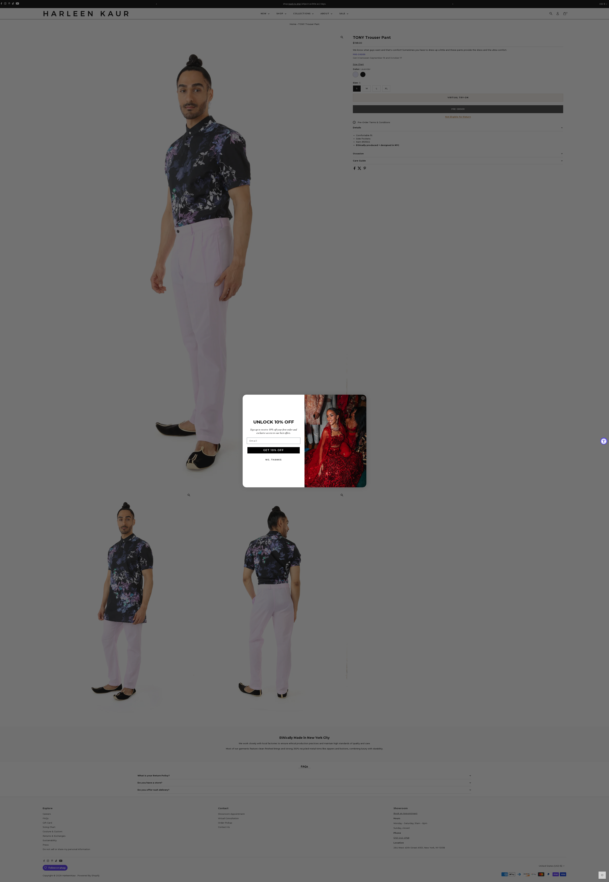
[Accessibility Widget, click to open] (603, 441)
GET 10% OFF (273, 450)
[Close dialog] (363, 398)
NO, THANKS (273, 460)
